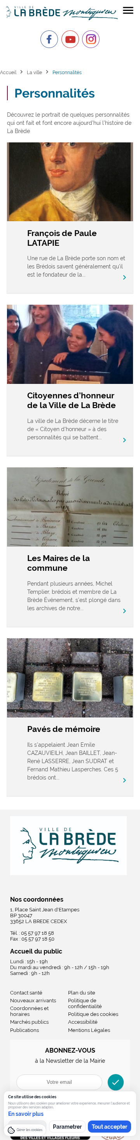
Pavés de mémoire (63, 729)
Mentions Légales (89, 1030)
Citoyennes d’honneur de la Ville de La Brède (71, 400)
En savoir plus (26, 1114)
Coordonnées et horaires (29, 1011)
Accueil (8, 72)
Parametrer (67, 1127)
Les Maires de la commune (58, 563)
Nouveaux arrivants (33, 1000)
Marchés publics (29, 1022)
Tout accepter (109, 1127)
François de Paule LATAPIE (62, 238)
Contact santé (26, 993)
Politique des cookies (93, 1014)
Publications (24, 1030)
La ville (34, 72)
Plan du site (81, 993)
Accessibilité (83, 1022)
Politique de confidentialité (85, 1003)
